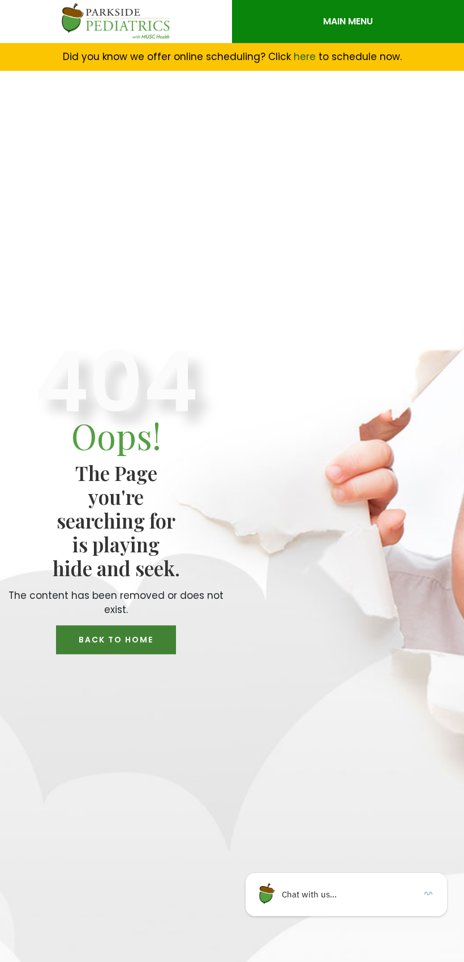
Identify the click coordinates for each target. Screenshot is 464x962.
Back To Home (116, 639)
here (305, 56)
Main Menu (348, 21)
